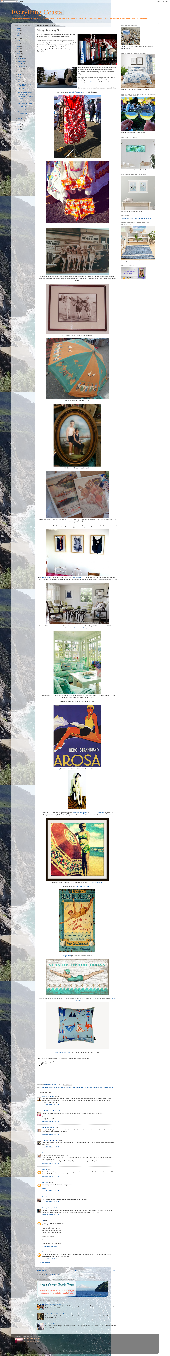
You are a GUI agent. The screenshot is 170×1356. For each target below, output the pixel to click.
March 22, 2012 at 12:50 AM (51, 1202)
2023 (18, 30)
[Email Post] (60, 1084)
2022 (18, 33)
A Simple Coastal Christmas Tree (55, 1314)
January (21, 121)
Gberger (44, 1169)
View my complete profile (31, 1341)
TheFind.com (100, 813)
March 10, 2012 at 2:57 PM (50, 1121)
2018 (18, 41)
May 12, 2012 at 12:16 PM (50, 1259)
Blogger (104, 1351)
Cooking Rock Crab (51, 1324)
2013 (18, 54)
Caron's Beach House (82, 886)
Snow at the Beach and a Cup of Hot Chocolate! (25, 105)
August (20, 69)
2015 (18, 48)
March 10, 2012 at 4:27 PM (50, 1134)
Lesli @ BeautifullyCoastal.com (52, 1111)
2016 (18, 46)
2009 (18, 129)
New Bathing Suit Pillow (63, 1052)
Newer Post (42, 1270)
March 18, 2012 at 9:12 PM (50, 1176)
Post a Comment (45, 1262)
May (19, 76)
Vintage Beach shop (95, 882)
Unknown (45, 1252)
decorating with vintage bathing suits (53, 1087)
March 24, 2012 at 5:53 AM (50, 1214)
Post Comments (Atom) (53, 1274)
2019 (18, 38)
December (21, 58)
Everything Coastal (37, 11)
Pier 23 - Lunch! (23, 109)
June (43, 1153)
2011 (18, 124)
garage (44, 1188)
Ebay (58, 769)
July (19, 71)
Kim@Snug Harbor (48, 1096)
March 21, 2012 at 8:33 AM (50, 1191)
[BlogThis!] (66, 1085)
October (21, 64)
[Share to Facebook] (69, 1085)
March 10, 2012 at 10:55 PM (51, 1147)
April (20, 79)
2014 (18, 51)
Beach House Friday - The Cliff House (25, 85)
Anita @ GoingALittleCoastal (51, 1208)
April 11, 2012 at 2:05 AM (49, 1246)
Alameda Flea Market (75, 92)
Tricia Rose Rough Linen (50, 1140)
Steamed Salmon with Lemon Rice (25, 93)
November (21, 61)
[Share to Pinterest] (71, 1085)
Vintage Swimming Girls (25, 101)
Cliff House (93, 82)
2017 (18, 43)
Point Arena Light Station (53, 1304)
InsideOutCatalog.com (80, 813)
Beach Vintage (47, 577)
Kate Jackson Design (81, 628)
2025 (18, 28)
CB (43, 1220)
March (20, 82)
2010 (18, 126)
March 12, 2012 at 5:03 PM (50, 1163)
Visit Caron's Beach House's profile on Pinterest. (136, 218)
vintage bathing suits (96, 1087)
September (22, 66)
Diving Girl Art (66, 956)
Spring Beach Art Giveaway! (23, 89)
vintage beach (108, 1087)
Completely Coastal (48, 1127)
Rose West (45, 1197)
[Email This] (64, 1085)
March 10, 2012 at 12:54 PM (51, 1105)
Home (77, 1270)
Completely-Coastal (78, 577)
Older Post (112, 1270)
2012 (18, 56)
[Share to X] (67, 1085)
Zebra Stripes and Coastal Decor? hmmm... (23, 113)
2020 (18, 36)
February (21, 118)
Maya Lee (45, 1182)
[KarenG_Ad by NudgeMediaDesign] (133, 279)
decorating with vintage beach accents (78, 1087)
